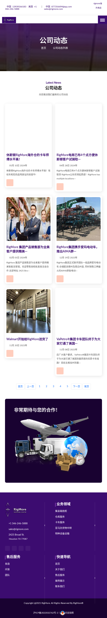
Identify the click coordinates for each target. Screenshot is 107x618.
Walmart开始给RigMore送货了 (27, 339)
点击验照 (69, 613)
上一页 (30, 386)
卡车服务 (60, 522)
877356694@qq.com (59, 7)
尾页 (86, 386)
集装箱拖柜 (61, 511)
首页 (43, 48)
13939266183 (17, 7)
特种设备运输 (62, 533)
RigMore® (78, 603)
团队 (7, 575)
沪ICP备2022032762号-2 (45, 613)
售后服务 (60, 575)
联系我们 (60, 586)
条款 (7, 564)
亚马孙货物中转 (63, 528)
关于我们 (60, 569)
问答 (7, 569)
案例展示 (60, 581)
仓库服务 (60, 517)
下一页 (76, 386)
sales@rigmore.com (53, 9)
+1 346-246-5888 (18, 523)
